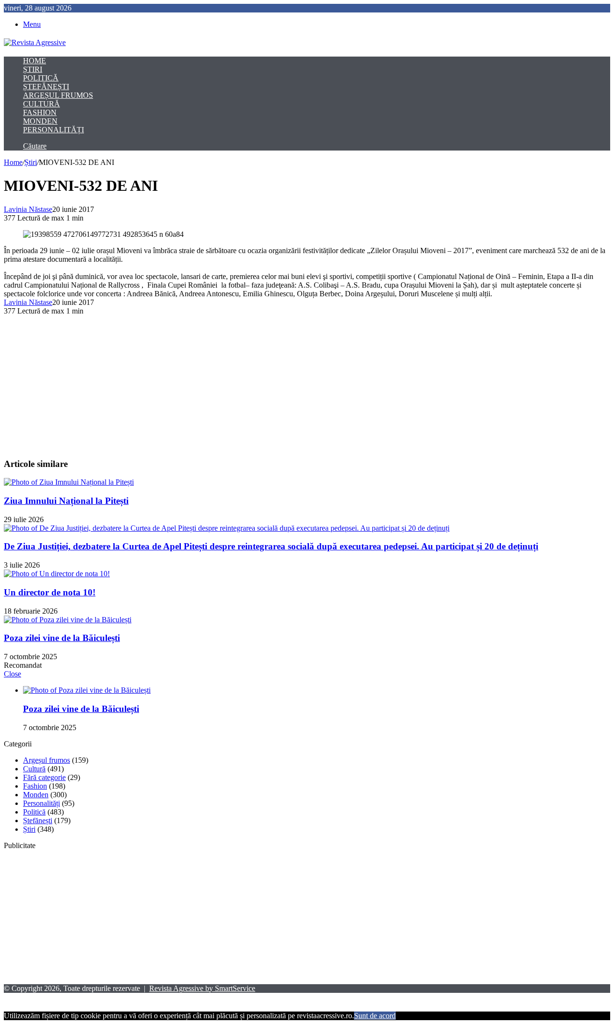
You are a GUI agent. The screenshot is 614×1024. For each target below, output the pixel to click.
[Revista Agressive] (35, 42)
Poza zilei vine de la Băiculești (62, 638)
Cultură (41, 104)
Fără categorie (44, 777)
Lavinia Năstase (28, 209)
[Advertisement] (291, 382)
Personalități (53, 130)
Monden (40, 121)
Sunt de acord (375, 1016)
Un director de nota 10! (49, 592)
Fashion (40, 112)
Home (34, 61)
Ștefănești (46, 86)
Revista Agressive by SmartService (202, 988)
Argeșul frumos (58, 95)
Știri (32, 69)
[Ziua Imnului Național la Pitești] (69, 482)
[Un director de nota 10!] (57, 574)
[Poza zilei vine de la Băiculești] (67, 620)
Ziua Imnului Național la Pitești (66, 501)
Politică (41, 78)
